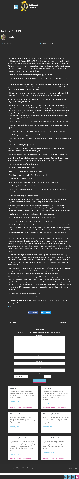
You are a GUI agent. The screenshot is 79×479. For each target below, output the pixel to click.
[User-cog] (77, 477)
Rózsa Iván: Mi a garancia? (19, 414)
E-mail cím (39, 361)
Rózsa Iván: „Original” (51, 414)
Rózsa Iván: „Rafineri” (18, 438)
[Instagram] (69, 477)
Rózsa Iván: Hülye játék (51, 438)
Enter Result (39, 374)
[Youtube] (73, 477)
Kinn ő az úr (47, 388)
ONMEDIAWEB (73, 468)
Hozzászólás (39, 335)
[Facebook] (65, 477)
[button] (16, 7)
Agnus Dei (13, 388)
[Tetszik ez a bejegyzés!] (8, 307)
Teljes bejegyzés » (15, 401)
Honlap (39, 367)
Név (39, 355)
